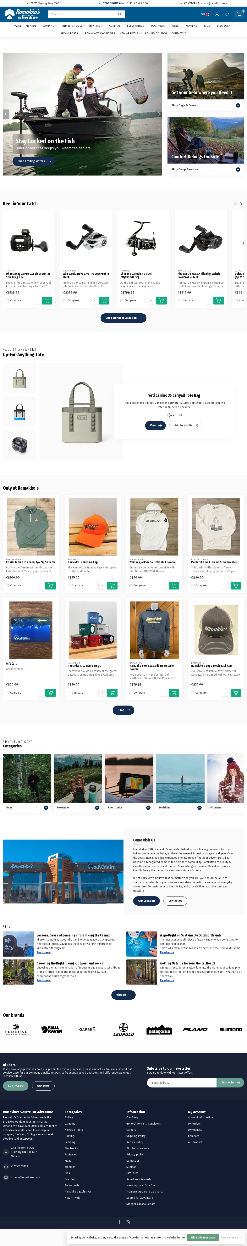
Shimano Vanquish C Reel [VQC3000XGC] (135, 275)
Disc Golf (223, 25)
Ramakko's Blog (156, 33)
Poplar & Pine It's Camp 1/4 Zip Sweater (30, 562)
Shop (121, 710)
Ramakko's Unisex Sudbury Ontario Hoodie (151, 667)
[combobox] (86, 14)
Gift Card (11, 663)
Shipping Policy (135, 1136)
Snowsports (69, 33)
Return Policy (134, 1142)
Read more (44, 952)
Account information (200, 1117)
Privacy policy (135, 1154)
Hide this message (203, 1237)
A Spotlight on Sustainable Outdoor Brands (190, 935)
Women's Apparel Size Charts (144, 1191)
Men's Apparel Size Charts (142, 1185)
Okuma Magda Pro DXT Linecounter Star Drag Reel (28, 275)
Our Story (132, 1117)
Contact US (179, 33)
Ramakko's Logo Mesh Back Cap (211, 666)
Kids (207, 25)
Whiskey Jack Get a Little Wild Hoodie (152, 562)
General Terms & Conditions (143, 1123)
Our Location (146, 900)
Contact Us (175, 900)
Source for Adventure (139, 1197)
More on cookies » (231, 1237)
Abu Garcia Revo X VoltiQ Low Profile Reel (86, 275)
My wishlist (195, 1129)
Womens (191, 25)
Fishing (31, 25)
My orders (194, 1123)
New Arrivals (129, 33)
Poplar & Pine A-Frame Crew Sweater (214, 562)
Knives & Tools (71, 25)
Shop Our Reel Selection (121, 318)
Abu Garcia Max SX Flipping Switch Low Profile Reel (199, 275)
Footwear (158, 25)
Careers (131, 1129)
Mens (175, 25)
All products (196, 1142)
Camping (48, 25)
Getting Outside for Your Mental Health (188, 963)
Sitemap (131, 1167)
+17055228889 (19, 1166)
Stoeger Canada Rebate (140, 1204)
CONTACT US (15, 1085)
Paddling (113, 25)
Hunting (95, 25)
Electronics (135, 25)
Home (17, 25)
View (153, 425)
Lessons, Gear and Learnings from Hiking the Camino (74, 935)
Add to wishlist (184, 425)
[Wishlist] (227, 14)
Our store (43, 1085)
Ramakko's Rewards (138, 1179)
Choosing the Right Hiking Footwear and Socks (70, 963)
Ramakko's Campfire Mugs (84, 666)
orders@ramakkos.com (25, 1177)
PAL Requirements (137, 1148)
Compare (15, 300)
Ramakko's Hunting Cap (83, 562)
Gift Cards (132, 1173)
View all (121, 995)
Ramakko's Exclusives (100, 33)
